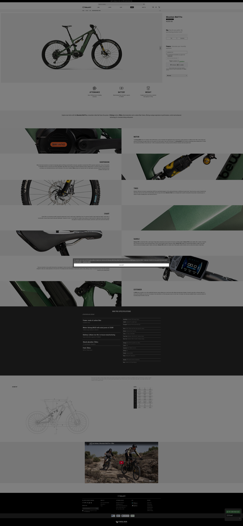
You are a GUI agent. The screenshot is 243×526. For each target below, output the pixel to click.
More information (78, 261)
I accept (121, 265)
